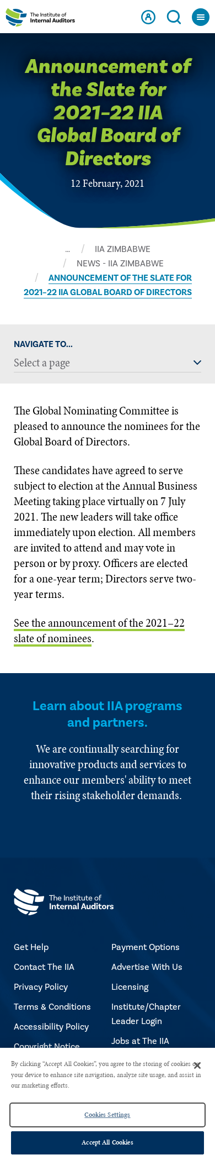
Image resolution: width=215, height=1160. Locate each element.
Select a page (42, 363)
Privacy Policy (41, 987)
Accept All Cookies (107, 1142)
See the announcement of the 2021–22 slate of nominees (99, 631)
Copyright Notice (47, 1046)
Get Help (31, 947)
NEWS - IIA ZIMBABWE (120, 263)
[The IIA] (40, 19)
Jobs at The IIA (140, 1041)
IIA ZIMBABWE (122, 249)
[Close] (197, 1065)
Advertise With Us (146, 967)
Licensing (129, 987)
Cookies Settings (107, 1115)
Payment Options (145, 947)
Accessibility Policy (51, 1026)
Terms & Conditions (52, 1006)
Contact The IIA (44, 967)
